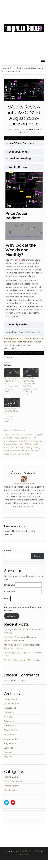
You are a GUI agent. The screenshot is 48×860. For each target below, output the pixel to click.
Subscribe (12, 616)
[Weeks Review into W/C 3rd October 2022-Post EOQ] (31, 372)
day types (38, 434)
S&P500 (28, 444)
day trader (27, 434)
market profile (10, 441)
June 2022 (9, 752)
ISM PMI (32, 438)
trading (29, 447)
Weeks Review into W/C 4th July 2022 (11, 411)
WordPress (30, 851)
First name (9, 585)
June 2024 (9, 712)
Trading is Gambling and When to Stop (22, 660)
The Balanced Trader (24, 483)
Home (5, 68)
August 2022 (10, 743)
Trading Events (11, 777)
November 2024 (11, 703)
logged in (21, 531)
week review (10, 454)
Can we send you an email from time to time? (22, 609)
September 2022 (12, 739)
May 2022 (8, 757)
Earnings (8, 438)
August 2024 (10, 708)
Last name (9, 591)
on (6, 273)
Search (7, 550)
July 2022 (8, 748)
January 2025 (10, 699)
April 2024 (8, 717)
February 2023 (10, 721)
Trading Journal (20, 430)
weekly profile (24, 454)
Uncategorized (11, 790)
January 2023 (10, 725)
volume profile (20, 450)
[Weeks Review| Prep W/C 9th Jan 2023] (12, 372)
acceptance (15, 434)
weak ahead (33, 450)
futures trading (20, 438)
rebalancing (17, 444)
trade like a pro (17, 447)
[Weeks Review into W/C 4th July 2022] (12, 402)
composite (20, 260)
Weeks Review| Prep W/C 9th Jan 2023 (12, 381)
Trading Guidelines (13, 781)
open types (24, 441)
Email (7, 598)
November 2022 (11, 730)
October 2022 (10, 734)
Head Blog (24, 854)
